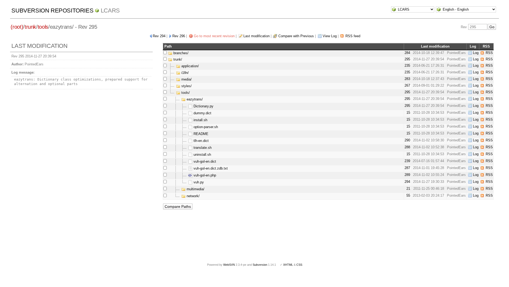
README (200, 134)
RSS (489, 53)
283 (407, 79)
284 (407, 53)
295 (407, 59)
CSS (299, 264)
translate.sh (202, 148)
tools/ (185, 93)
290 (407, 140)
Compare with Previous (296, 36)
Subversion (260, 264)
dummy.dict (201, 113)
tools (43, 27)
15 (408, 113)
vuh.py (198, 182)
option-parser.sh (205, 127)
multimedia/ (195, 189)
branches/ (180, 53)
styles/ (186, 86)
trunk (30, 27)
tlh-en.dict (200, 141)
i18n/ (184, 73)
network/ (193, 196)
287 (407, 168)
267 (407, 85)
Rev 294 (159, 36)
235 (407, 65)
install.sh (199, 120)
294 (407, 182)
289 (407, 175)
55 (408, 195)
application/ (189, 66)
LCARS (110, 10)
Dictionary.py (202, 106)
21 (408, 189)
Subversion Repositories (52, 10)
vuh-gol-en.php (204, 175)
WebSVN (229, 264)
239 (407, 161)
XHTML (288, 264)
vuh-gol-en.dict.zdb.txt (210, 168)
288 (407, 147)
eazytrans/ (194, 99)
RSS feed (352, 36)
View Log (330, 36)
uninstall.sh (201, 155)
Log (476, 53)
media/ (186, 79)
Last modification (256, 36)
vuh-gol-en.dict (204, 161)
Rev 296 (178, 36)
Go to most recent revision (214, 36)
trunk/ (177, 59)
